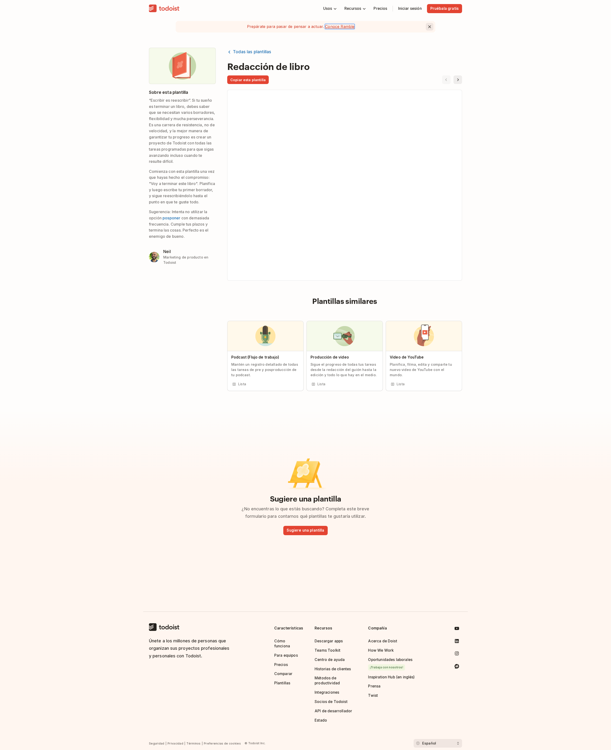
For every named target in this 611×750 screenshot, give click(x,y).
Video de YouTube (407, 357)
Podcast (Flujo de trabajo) (255, 357)
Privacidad (175, 743)
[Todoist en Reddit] (457, 667)
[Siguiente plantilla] (457, 79)
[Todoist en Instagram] (457, 654)
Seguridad (156, 743)
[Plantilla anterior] (446, 79)
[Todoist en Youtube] (457, 629)
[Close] (429, 27)
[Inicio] (164, 9)
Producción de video (330, 357)
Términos (193, 743)
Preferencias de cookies (222, 743)
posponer (171, 218)
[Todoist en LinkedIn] (457, 642)
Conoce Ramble (339, 26)
